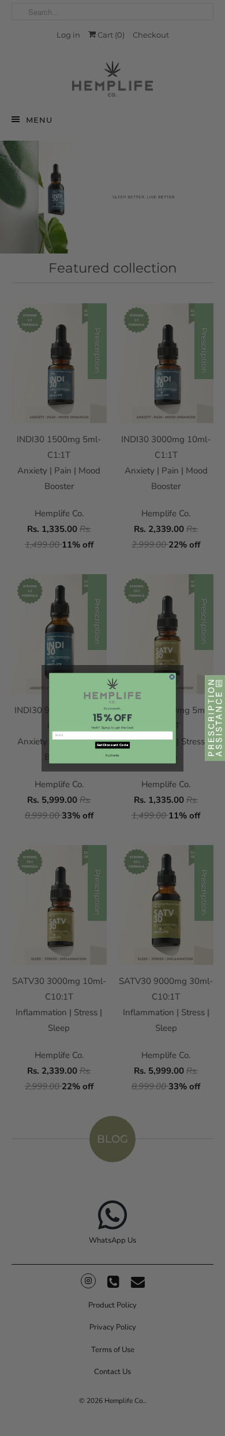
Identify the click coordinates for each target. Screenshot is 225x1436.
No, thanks (112, 755)
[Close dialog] (172, 677)
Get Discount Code (112, 745)
